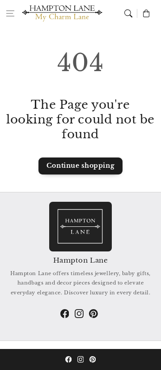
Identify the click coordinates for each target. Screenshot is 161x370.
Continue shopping (80, 166)
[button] (10, 13)
